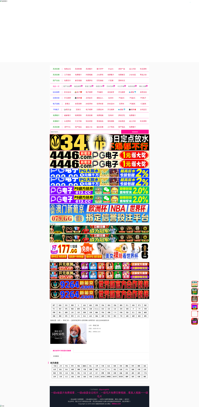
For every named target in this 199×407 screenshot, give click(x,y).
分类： (91, 325)
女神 (145, 369)
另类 (145, 309)
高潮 (90, 369)
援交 (139, 316)
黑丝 (72, 373)
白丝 (66, 373)
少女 (78, 316)
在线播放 (56, 356)
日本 (66, 305)
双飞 (139, 305)
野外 (72, 366)
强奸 (145, 305)
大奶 (78, 312)
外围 (139, 369)
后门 (96, 373)
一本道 (54, 366)
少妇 (72, 312)
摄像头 (85, 366)
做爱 (133, 316)
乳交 (109, 316)
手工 (54, 309)
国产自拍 (66, 86)
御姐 (96, 316)
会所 (90, 373)
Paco (108, 369)
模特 (121, 305)
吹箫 (139, 376)
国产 (54, 305)
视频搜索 (135, 132)
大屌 (60, 376)
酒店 (96, 369)
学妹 (103, 305)
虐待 (133, 373)
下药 (121, 316)
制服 (72, 309)
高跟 (60, 316)
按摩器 (109, 376)
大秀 (96, 366)
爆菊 (139, 366)
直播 (84, 312)
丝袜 (133, 305)
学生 (66, 366)
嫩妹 (96, 312)
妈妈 (84, 376)
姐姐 (72, 376)
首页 (59, 320)
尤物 (139, 312)
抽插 (133, 369)
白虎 (54, 369)
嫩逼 (145, 312)
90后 (84, 373)
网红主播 (142, 86)
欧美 (60, 305)
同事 (54, 312)
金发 (90, 316)
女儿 (66, 376)
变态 (115, 369)
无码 (121, 309)
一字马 (145, 373)
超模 (66, 312)
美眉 (115, 373)
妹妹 (78, 376)
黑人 (90, 366)
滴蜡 (78, 369)
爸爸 (90, 376)
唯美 (115, 366)
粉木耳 (115, 376)
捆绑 (127, 376)
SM (139, 309)
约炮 (121, 312)
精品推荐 (77, 86)
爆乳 (145, 316)
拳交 (115, 316)
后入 (133, 312)
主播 (90, 309)
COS (115, 312)
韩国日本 (99, 86)
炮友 (145, 366)
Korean (97, 309)
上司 (60, 366)
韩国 (72, 305)
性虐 (121, 369)
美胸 (109, 312)
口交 (115, 309)
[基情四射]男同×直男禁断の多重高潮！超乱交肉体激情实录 (90, 320)
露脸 (127, 366)
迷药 (133, 376)
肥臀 (102, 373)
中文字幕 (121, 86)
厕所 (139, 373)
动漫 (127, 309)
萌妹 (78, 366)
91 (78, 305)
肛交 (103, 309)
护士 (127, 305)
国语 (127, 373)
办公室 (97, 376)
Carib (102, 369)
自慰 (127, 316)
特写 (133, 366)
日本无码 (110, 86)
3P (133, 309)
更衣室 (121, 376)
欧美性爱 (131, 86)
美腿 (54, 316)
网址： (91, 331)
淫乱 (78, 373)
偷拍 (90, 305)
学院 (60, 373)
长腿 (84, 369)
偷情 (103, 316)
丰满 (102, 366)
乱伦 (84, 316)
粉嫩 (121, 373)
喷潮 (108, 373)
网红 (84, 309)
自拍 (84, 305)
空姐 (115, 305)
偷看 (72, 369)
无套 (127, 312)
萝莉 (96, 305)
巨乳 (66, 309)
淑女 (60, 369)
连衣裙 (103, 376)
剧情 (78, 309)
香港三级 (88, 86)
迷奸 (60, 309)
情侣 (109, 305)
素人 (60, 312)
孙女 (66, 369)
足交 (109, 309)
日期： (91, 328)
